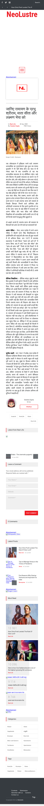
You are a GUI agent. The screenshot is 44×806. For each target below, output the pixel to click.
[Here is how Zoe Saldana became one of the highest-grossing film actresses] (22, 650)
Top (33, 797)
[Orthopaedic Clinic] (13, 534)
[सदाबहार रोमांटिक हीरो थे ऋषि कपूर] (22, 677)
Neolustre (20, 800)
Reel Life (13, 124)
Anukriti (13, 416)
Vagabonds (10, 731)
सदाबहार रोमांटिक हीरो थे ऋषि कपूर (17, 685)
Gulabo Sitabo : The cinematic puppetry (19, 454)
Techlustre (10, 745)
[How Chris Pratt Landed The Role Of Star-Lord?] (22, 614)
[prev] (8, 456)
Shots (29, 416)
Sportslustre (27, 745)
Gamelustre (27, 740)
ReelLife (21, 416)
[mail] (9, 2)
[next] (35, 456)
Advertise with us (17, 792)
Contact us (15, 795)
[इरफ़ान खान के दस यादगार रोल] (22, 692)
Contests (14, 790)
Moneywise (27, 750)
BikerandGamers (30, 771)
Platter (9, 726)
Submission (24, 790)
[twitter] (5, 2)
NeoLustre (22, 14)
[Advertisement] (22, 44)
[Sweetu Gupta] (11, 403)
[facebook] (2, 2)
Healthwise (10, 750)
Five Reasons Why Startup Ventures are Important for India (28, 577)
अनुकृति (25, 731)
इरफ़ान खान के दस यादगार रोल (16, 700)
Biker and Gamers (12, 740)
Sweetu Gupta (14, 126)
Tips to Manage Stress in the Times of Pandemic (27, 7)
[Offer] (8, 712)
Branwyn (10, 736)
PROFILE (29, 407)
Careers (28, 792)
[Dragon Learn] (11, 591)
